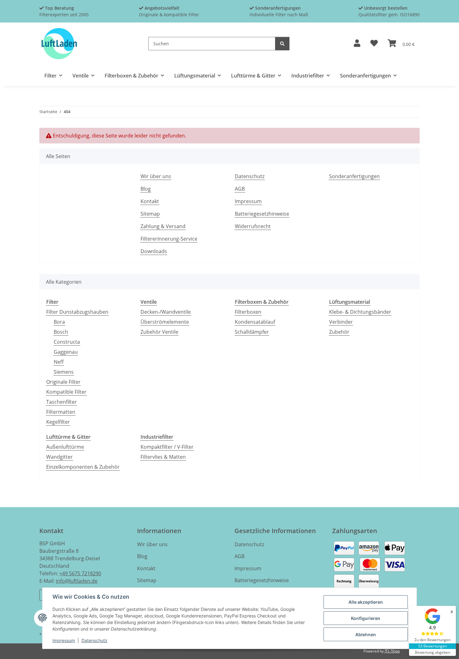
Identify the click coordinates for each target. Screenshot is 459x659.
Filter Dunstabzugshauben (77, 311)
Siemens (64, 371)
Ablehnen (365, 634)
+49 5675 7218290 (80, 573)
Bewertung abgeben (432, 652)
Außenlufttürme (65, 446)
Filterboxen (248, 311)
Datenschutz (94, 640)
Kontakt (150, 201)
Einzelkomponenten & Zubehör (83, 466)
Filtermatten (60, 411)
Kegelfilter (58, 421)
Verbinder (341, 321)
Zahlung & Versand (163, 226)
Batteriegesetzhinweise (262, 213)
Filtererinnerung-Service (169, 238)
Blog (146, 188)
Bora (59, 321)
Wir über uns (156, 176)
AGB (240, 188)
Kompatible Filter (66, 391)
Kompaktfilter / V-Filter (167, 446)
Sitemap (150, 213)
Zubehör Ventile (159, 331)
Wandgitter (59, 456)
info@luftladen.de (76, 580)
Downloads (154, 251)
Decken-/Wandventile (166, 311)
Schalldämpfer (252, 331)
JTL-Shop (392, 651)
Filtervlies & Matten (163, 456)
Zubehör (339, 331)
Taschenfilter (61, 401)
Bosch (61, 331)
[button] (357, 43)
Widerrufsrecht (253, 226)
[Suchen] (282, 43)
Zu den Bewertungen (432, 639)
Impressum (63, 640)
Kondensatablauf (255, 321)
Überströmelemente (165, 321)
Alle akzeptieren (365, 602)
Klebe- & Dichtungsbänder (360, 311)
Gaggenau (66, 351)
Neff (59, 361)
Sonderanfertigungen (354, 176)
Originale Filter (63, 381)
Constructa (67, 341)
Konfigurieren (365, 618)
